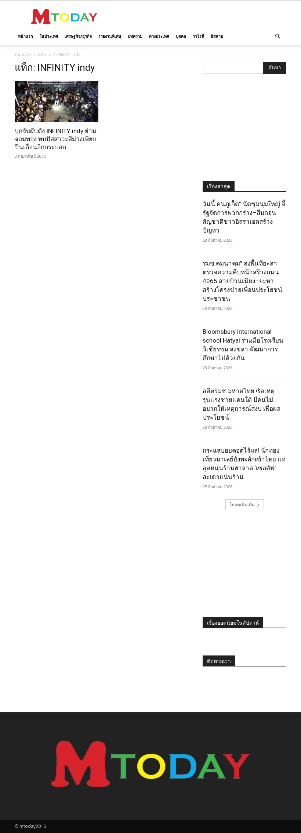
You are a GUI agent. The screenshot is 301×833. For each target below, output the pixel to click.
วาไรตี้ (198, 36)
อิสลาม (217, 36)
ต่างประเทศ (159, 36)
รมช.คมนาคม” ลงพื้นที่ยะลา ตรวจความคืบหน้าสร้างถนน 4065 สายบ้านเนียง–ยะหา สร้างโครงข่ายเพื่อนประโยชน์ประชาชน (242, 281)
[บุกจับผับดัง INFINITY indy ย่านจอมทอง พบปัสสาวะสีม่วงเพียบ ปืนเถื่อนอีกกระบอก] (56, 101)
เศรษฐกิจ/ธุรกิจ (78, 36)
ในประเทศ (49, 36)
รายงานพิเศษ (109, 36)
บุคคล (181, 36)
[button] (277, 36)
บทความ (135, 36)
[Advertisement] (200, 17)
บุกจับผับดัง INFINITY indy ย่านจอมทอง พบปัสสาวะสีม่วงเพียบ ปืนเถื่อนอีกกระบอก (56, 139)
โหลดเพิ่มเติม (242, 504)
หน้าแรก (25, 36)
